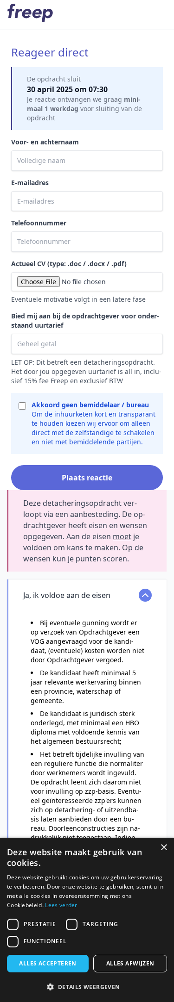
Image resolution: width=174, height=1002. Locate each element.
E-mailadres (30, 182)
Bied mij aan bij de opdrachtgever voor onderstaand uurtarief (85, 320)
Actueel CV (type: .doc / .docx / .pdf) (69, 263)
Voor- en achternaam (45, 141)
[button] (87, 986)
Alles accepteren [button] (47, 963)
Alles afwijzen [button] (130, 963)
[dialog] (87, 920)
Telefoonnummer (38, 222)
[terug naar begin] (30, 13)
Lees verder (61, 905)
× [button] (163, 847)
